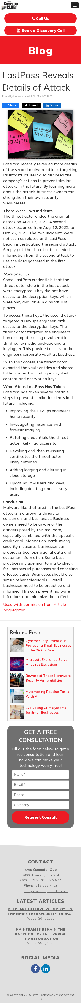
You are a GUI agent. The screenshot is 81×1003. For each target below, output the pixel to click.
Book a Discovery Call (42, 30)
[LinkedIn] (46, 968)
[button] (75, 5)
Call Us (42, 18)
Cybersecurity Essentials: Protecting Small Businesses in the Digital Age (48, 645)
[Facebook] (35, 968)
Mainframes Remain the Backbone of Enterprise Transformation (40, 934)
